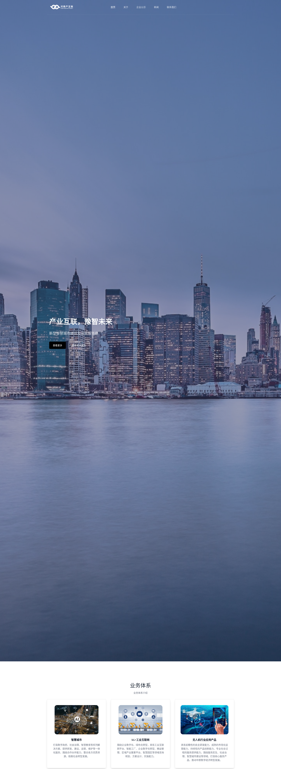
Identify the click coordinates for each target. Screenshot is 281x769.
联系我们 (171, 7)
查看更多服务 (79, 345)
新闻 (156, 7)
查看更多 (57, 345)
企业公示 (141, 7)
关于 (126, 7)
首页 (113, 7)
